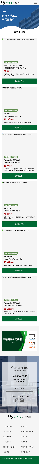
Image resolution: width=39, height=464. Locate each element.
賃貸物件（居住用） (10, 447)
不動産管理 (7, 431)
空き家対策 (7, 437)
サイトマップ (25, 452)
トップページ (7, 426)
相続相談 (24, 437)
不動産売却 (7, 442)
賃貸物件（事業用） (28, 447)
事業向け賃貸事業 (27, 431)
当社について (25, 426)
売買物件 (24, 442)
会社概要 (6, 452)
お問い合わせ (19, 388)
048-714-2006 (19, 376)
